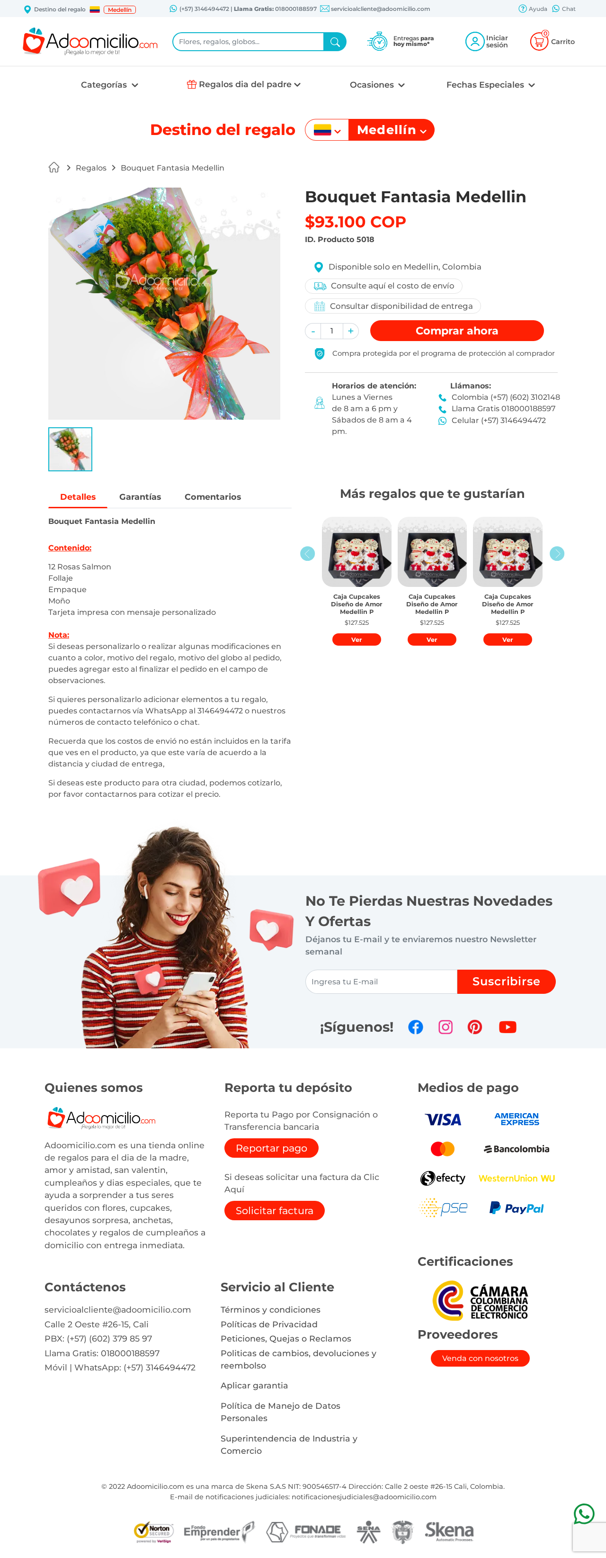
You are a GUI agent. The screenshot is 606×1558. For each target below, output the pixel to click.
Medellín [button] (120, 9)
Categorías (105, 85)
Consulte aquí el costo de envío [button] (392, 285)
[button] (95, 9)
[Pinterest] (474, 1027)
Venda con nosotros (480, 1358)
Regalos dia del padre (245, 84)
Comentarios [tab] (213, 497)
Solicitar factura (274, 1210)
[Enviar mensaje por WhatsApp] (584, 1514)
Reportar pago (271, 1148)
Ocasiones (373, 85)
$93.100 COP (355, 221)
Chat (568, 8)
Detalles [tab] (78, 497)
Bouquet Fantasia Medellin (172, 167)
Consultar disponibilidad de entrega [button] (401, 306)
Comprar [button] (457, 330)
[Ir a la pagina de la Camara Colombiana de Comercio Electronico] (480, 1300)
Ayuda (537, 8)
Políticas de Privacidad (269, 1324)
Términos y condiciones (271, 1310)
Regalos (91, 167)
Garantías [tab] (140, 497)
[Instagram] (445, 1027)
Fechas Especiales (486, 85)
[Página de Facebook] (415, 1027)
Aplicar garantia (254, 1385)
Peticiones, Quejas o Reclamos (286, 1338)
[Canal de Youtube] (507, 1027)
